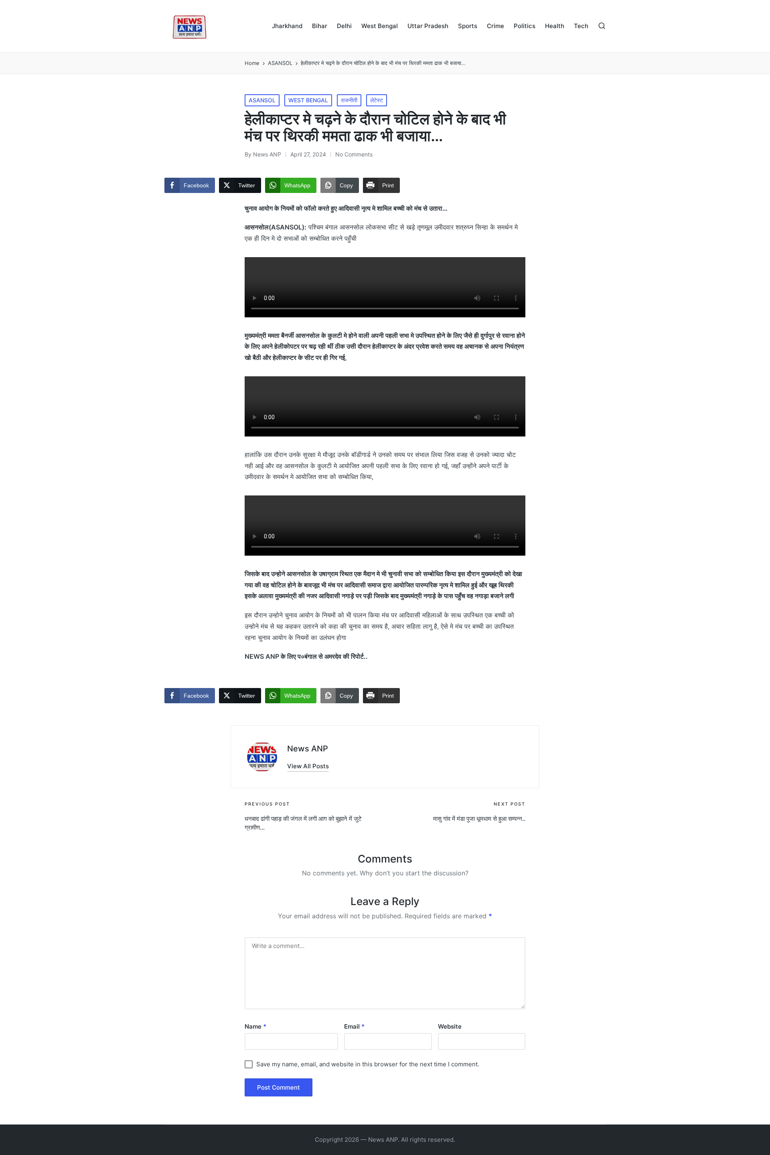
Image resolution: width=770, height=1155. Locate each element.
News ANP (307, 748)
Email (354, 1026)
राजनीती (349, 100)
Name (255, 1026)
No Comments (354, 154)
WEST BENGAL (308, 100)
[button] (308, 766)
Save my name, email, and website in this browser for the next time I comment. (367, 1064)
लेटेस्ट (376, 100)
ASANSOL (262, 100)
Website (450, 1026)
